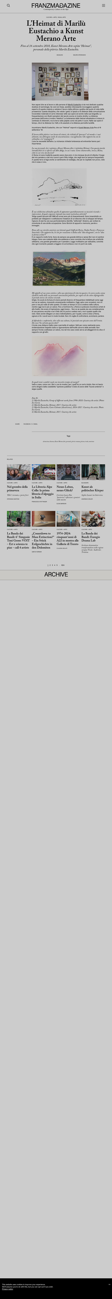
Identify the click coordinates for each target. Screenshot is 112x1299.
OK (109, 1284)
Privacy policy (7, 1289)
